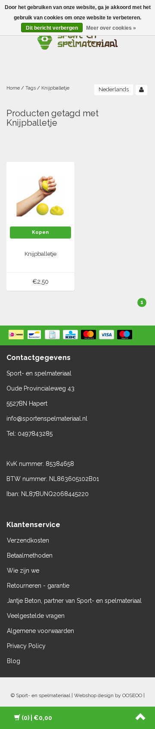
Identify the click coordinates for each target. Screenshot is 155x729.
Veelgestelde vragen (36, 615)
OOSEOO (132, 695)
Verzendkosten (28, 540)
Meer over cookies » (111, 28)
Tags (30, 88)
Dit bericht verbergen (52, 28)
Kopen (40, 232)
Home (13, 88)
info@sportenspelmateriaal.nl (46, 418)
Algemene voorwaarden (40, 630)
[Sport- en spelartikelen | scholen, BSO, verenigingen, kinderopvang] (77, 39)
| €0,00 (37, 717)
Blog (13, 661)
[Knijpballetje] (40, 195)
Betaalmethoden (30, 555)
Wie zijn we (23, 570)
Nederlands (114, 89)
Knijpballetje (55, 88)
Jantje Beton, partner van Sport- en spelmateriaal (74, 600)
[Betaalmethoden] (71, 335)
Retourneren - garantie (38, 585)
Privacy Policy (26, 645)
